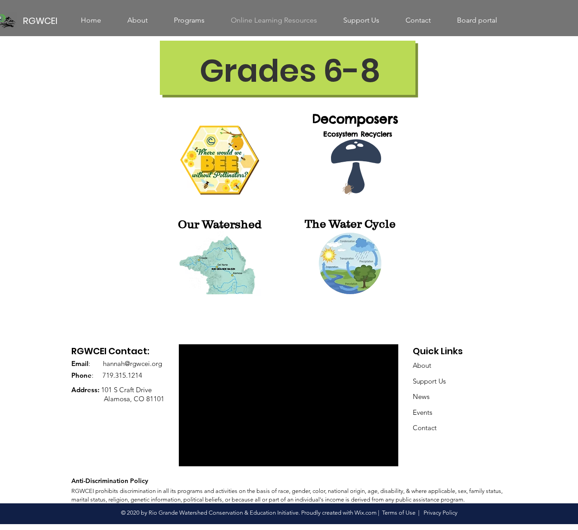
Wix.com (365, 512)
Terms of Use (398, 512)
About (422, 365)
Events (422, 412)
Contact (425, 427)
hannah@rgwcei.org (132, 363)
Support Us (429, 381)
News (421, 396)
